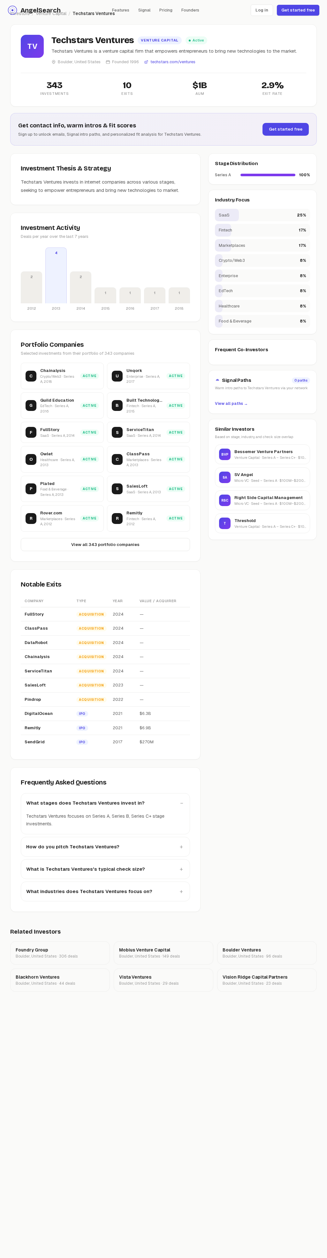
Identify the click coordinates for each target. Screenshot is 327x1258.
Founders (190, 10)
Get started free (298, 10)
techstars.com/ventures (172, 61)
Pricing (165, 10)
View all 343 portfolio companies (105, 544)
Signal (144, 10)
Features (120, 10)
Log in (261, 10)
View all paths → (231, 403)
